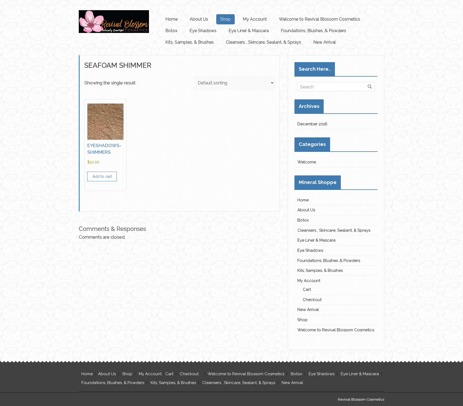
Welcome (306, 162)
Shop (225, 19)
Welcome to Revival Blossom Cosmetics (319, 19)
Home (171, 19)
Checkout (312, 299)
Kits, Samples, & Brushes (189, 42)
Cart (307, 289)
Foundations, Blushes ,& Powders (313, 30)
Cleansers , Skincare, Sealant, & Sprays (263, 42)
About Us (199, 19)
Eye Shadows (202, 30)
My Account (255, 19)
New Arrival (324, 42)
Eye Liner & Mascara (249, 30)
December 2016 (312, 124)
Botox (171, 30)
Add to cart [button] (102, 176)
